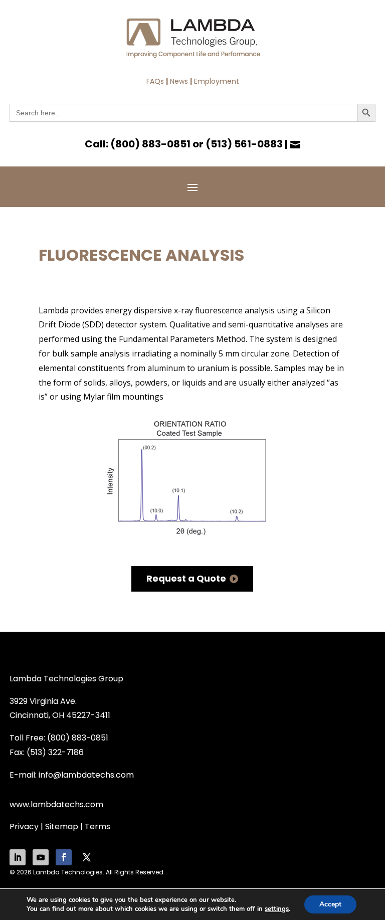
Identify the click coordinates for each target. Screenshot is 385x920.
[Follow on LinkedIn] (18, 857)
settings (277, 908)
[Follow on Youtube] (41, 857)
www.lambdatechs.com (56, 804)
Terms (97, 826)
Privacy (24, 826)
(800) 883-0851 (150, 144)
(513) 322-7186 (55, 752)
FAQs (155, 81)
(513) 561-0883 (244, 144)
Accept (330, 904)
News (179, 81)
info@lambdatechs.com (86, 775)
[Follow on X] (87, 857)
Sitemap (61, 826)
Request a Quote (186, 578)
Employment (216, 81)
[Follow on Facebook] (64, 857)
